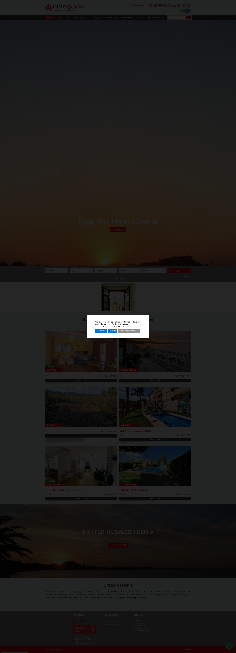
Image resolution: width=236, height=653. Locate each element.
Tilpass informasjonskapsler (129, 331)
